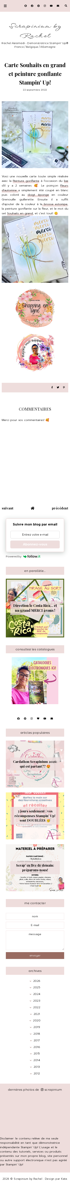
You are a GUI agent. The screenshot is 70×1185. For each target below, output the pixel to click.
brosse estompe (54, 204)
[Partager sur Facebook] (52, 387)
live (66, 181)
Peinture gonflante (26, 181)
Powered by (13, 556)
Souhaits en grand (20, 213)
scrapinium (53, 1089)
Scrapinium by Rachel (35, 31)
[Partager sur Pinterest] (64, 387)
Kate (64, 1179)
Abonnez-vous (35, 544)
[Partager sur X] (58, 387)
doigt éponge (38, 195)
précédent (60, 508)
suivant (8, 508)
